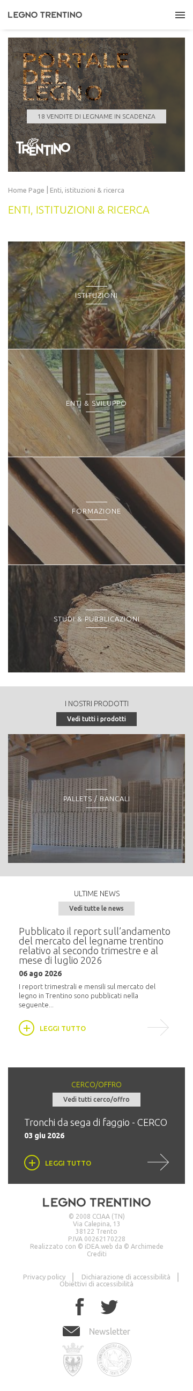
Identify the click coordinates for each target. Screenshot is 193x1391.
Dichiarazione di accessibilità (125, 1276)
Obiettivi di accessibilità (96, 1283)
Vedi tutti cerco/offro (96, 1099)
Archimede (147, 1246)
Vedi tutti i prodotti (96, 718)
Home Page (26, 190)
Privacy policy (44, 1276)
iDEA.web (99, 1246)
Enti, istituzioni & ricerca (87, 190)
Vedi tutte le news (96, 908)
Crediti (97, 1253)
